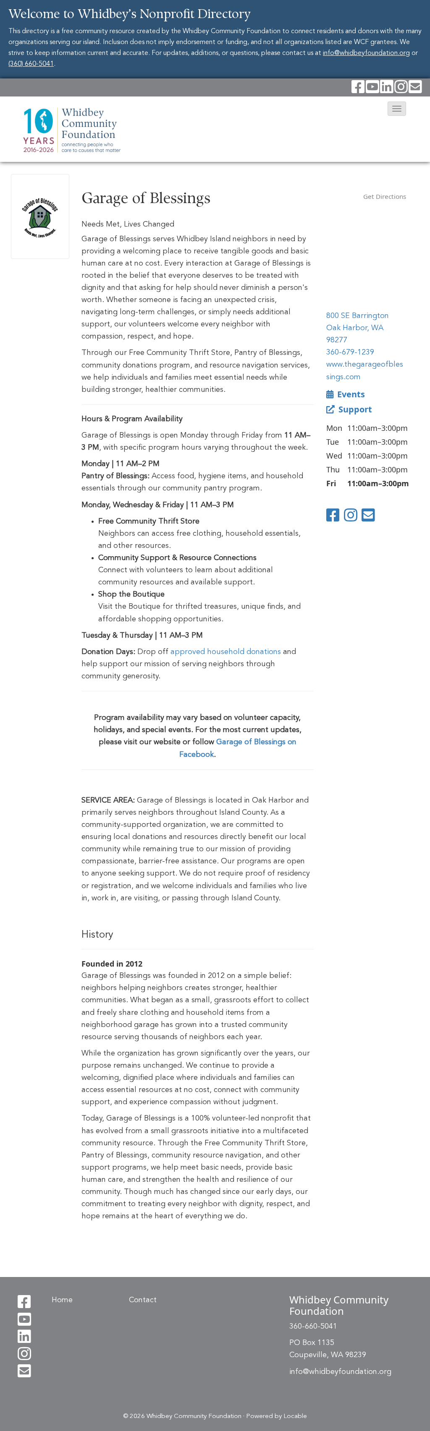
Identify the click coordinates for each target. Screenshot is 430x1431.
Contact (143, 1300)
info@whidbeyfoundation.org (366, 53)
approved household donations (225, 652)
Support (354, 409)
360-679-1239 (350, 352)
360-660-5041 (313, 1326)
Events (350, 394)
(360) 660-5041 (31, 64)
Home (62, 1300)
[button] (397, 109)
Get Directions (384, 196)
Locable (295, 1416)
